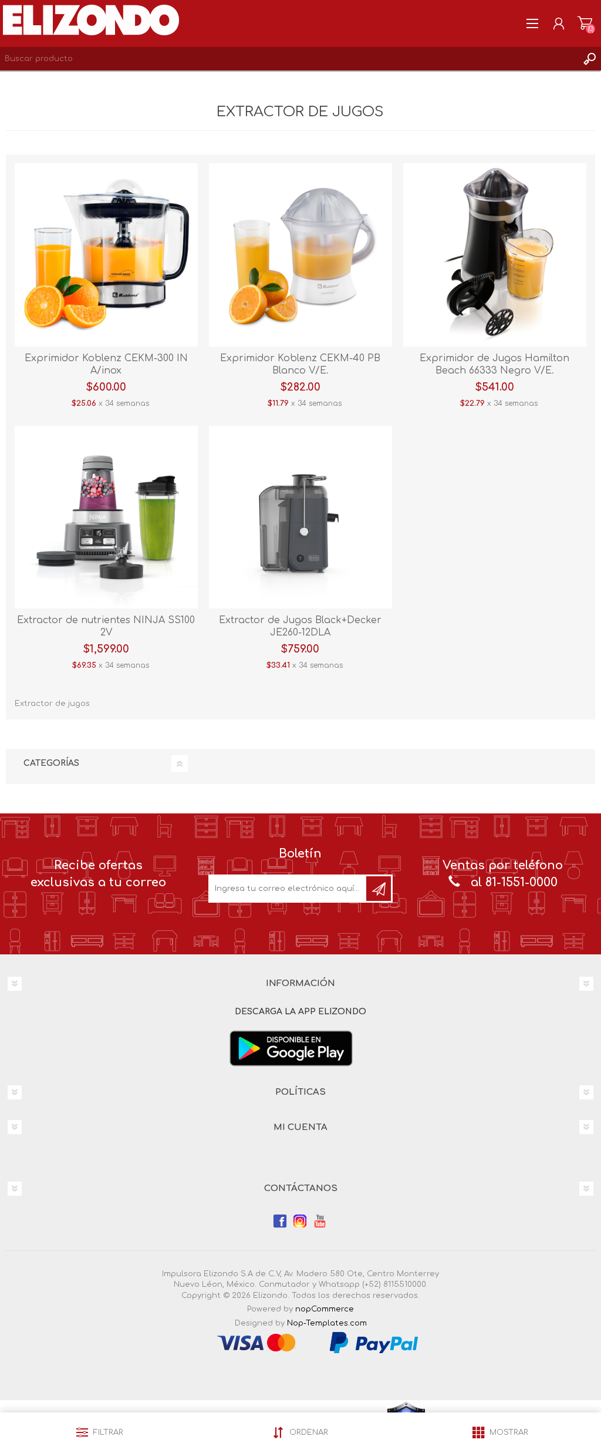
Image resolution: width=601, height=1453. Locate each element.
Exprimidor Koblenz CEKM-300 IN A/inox (106, 364)
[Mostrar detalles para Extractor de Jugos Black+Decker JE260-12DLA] (300, 517)
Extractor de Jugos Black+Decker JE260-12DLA (300, 626)
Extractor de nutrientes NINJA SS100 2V (106, 626)
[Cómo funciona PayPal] (374, 1342)
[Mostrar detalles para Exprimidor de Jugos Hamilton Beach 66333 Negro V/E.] (494, 255)
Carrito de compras (585, 23)
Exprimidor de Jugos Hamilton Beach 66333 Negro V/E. (494, 364)
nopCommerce (324, 1309)
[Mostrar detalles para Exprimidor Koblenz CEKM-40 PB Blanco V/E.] (300, 255)
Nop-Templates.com (327, 1323)
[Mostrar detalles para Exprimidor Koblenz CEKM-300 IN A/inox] (106, 255)
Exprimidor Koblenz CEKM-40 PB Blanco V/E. (300, 364)
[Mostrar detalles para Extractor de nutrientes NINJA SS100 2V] (106, 517)
